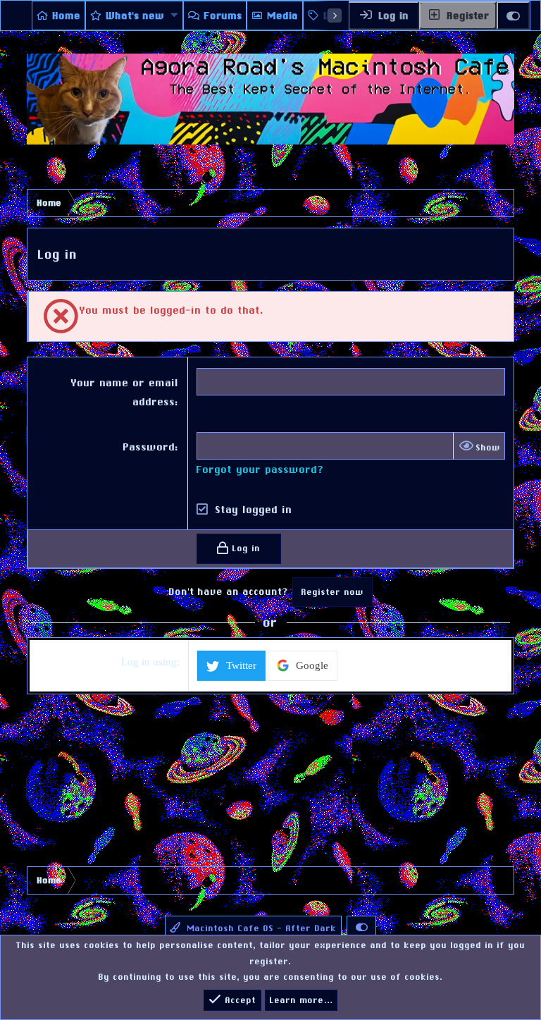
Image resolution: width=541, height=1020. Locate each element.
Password (149, 447)
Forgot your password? (260, 469)
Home (67, 15)
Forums (223, 15)
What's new (135, 15)
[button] (174, 15)
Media (283, 15)
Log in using (149, 662)
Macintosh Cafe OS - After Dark (260, 928)
